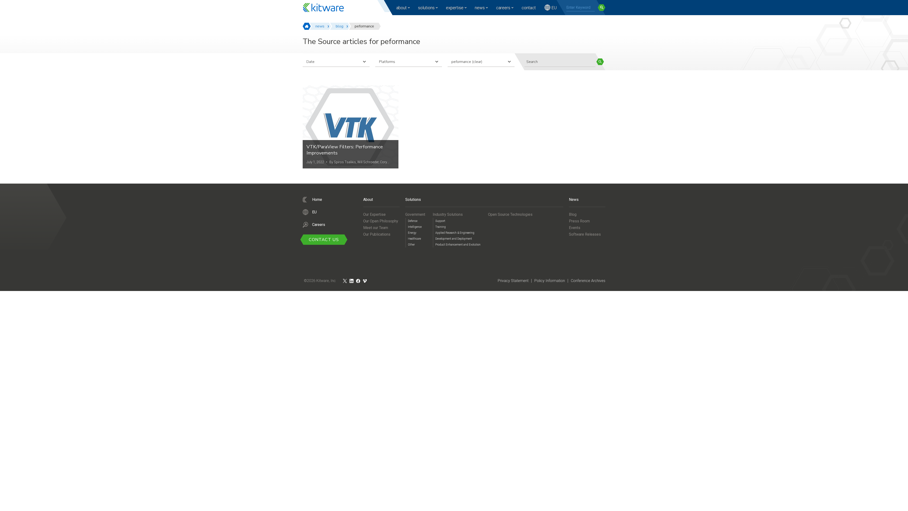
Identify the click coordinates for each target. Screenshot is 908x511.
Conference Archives (588, 280)
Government (415, 214)
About (401, 7)
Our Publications (376, 234)
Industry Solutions (448, 214)
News (480, 7)
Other (411, 244)
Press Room (579, 221)
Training (440, 227)
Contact (529, 7)
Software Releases (585, 234)
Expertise (454, 7)
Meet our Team (375, 227)
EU (554, 7)
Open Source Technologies (510, 214)
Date (310, 61)
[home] (307, 26)
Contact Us (324, 239)
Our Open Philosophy (380, 221)
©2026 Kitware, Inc (320, 280)
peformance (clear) (466, 61)
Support (440, 221)
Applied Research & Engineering (454, 232)
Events (574, 227)
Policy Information (549, 280)
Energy (412, 232)
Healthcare (414, 238)
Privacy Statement (513, 280)
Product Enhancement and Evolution (457, 244)
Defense (412, 221)
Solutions (426, 7)
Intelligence (415, 227)
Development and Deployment (453, 238)
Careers (503, 7)
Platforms (387, 61)
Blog (572, 214)
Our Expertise (374, 214)
